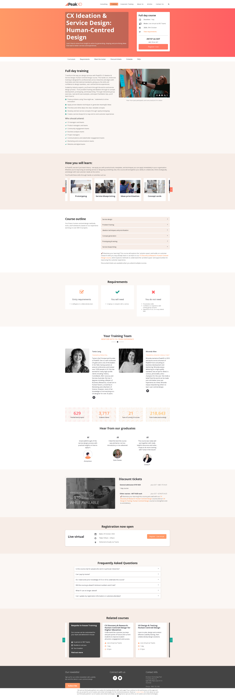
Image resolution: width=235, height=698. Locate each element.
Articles (149, 4)
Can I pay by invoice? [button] (83, 574)
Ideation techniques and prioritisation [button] (115, 230)
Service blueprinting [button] (109, 247)
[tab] (135, 219)
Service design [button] (107, 219)
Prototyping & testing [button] (109, 241)
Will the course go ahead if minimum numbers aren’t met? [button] (95, 585)
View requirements (150, 32)
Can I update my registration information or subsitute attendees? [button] (98, 596)
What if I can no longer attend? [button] (86, 591)
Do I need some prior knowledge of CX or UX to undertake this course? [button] (100, 580)
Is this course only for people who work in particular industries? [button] (98, 569)
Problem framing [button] (108, 225)
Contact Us (160, 4)
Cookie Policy (140, 692)
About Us (140, 4)
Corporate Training (126, 4)
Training (114, 4)
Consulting (103, 4)
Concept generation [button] (109, 236)
